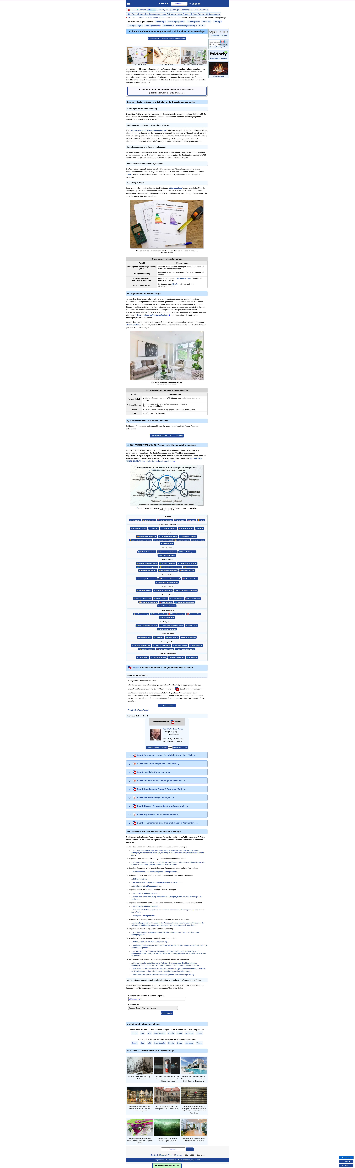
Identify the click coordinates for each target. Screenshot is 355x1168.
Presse (151, 10)
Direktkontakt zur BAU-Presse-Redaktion (167, 436)
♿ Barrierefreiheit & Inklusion (187, 563)
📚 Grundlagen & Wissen (138, 528)
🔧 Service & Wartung (177, 598)
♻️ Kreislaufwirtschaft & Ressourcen (171, 625)
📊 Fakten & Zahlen (172, 637)
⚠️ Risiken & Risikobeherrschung (140, 540)
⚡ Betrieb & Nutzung (160, 598)
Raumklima (167, 26)
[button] (167, 705)
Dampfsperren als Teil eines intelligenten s (155, 872)
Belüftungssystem (176, 22)
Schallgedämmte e (146, 886)
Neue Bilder (42, 83)
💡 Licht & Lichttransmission (185, 649)
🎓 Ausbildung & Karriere (176, 657)
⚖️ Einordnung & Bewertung (163, 540)
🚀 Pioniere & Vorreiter (180, 645)
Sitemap (50, 61)
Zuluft (128, 174)
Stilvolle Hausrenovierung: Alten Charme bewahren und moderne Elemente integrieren (140, 1109)
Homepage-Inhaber (46, 159)
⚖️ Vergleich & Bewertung (188, 536)
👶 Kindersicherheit (190, 567)
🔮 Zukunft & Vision (196, 645)
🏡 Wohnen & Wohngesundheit (147, 563)
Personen (41, 87)
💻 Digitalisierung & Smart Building (185, 590)
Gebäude (206, 22)
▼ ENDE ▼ (346, 1165)
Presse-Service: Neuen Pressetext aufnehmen (166, 38)
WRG (201, 26)
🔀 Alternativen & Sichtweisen (146, 536)
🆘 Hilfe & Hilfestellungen (176, 614)
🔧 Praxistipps (153, 528)
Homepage (189, 10)
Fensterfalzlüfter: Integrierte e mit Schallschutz (156, 882)
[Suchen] (59, 20)
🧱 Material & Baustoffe (189, 578)
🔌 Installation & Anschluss (167, 605)
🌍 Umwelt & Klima (191, 625)
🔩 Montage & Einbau (167, 617)
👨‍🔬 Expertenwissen (149, 520)
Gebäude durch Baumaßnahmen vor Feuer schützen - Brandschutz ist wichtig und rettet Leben (167, 1079)
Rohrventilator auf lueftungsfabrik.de (152, 315)
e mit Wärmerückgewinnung (150, 942)
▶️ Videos (201, 520)
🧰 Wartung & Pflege (166, 602)
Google (134, 1033)
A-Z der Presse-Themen (155, 18)
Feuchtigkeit (192, 22)
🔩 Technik (199, 528)
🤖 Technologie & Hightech (161, 645)
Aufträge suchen (44, 109)
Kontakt (39, 181)
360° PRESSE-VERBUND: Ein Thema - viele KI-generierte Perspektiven (164, 459)
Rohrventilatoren (133, 325)
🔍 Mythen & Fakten (197, 540)
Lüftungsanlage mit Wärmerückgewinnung (148, 130)
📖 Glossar (191, 520)
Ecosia (171, 1033)
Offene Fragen (44, 79)
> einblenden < (346, 1157)
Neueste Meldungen (46, 96)
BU (55, 12)
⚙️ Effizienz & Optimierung (166, 555)
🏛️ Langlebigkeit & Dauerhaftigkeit (167, 582)
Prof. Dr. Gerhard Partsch (138, 710)
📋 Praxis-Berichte (142, 657)
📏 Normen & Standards (146, 649)
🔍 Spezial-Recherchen (158, 657)
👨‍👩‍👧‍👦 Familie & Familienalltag (147, 570)
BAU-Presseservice (45, 92)
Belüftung (160, 22)
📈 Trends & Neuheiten (188, 637)
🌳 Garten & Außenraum (167, 563)
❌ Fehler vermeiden (193, 614)
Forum (145, 14)
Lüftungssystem (152, 26)
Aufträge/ (48, 105)
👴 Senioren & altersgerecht (168, 570)
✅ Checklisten (158, 637)
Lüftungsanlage (134, 26)
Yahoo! (199, 1033)
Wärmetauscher (183, 278)
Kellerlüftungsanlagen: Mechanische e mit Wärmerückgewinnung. (163, 975)
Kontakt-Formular (180, 747)
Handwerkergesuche (47, 114)
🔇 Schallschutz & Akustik (165, 649)
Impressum (52, 187)
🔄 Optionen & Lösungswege (168, 536)
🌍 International (192, 657)
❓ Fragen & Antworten (165, 520)
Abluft (174, 284)
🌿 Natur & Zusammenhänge (167, 629)
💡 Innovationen (180, 520)
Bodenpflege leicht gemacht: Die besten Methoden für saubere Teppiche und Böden (140, 1141)
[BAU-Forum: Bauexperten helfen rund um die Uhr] (128, 14)
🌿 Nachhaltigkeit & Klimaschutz (146, 625)
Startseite (40, 61)
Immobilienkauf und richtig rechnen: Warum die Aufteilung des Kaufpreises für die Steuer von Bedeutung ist (193, 1079)
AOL (149, 1033)
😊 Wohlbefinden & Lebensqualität (170, 567)
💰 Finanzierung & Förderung (167, 551)
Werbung (204, 10)
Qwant (179, 1033)
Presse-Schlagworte (46, 100)
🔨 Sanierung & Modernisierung (147, 578)
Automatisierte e (145, 893)
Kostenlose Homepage (46, 155)
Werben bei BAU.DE (45, 177)
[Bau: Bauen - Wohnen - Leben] (46, 13)
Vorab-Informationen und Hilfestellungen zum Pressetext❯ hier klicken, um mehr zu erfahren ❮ (167, 91)
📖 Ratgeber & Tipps (144, 637)
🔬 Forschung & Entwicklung (141, 645)
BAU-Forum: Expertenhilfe (48, 65)
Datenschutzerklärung (52, 191)
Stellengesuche (44, 150)
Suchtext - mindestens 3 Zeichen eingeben (146, 996)
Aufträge (175, 10)
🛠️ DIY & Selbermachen (158, 614)
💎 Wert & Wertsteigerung (187, 551)
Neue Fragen (43, 74)
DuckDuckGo (159, 1033)
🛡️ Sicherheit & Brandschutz (163, 590)
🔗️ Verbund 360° (135, 520)
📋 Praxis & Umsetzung (141, 614)
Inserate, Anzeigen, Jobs (47, 142)
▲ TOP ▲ (346, 1161)
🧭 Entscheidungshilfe (181, 540)
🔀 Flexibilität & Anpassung (148, 602)
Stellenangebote (44, 146)
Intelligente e (144, 916)
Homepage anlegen (46, 163)
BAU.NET (164, 3)
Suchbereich (133, 1005)
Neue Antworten (169, 14)
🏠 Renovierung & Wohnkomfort (169, 578)
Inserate (163, 10)
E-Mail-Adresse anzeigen (157, 747)
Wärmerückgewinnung (185, 26)
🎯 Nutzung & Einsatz (193, 598)
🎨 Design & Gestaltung (187, 570)
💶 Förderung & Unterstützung (185, 602)
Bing (142, 1033)
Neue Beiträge (43, 70)
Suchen (190, 1149)
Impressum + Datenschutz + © (177, 1160)
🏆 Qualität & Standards (168, 528)
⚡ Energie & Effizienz (144, 590)
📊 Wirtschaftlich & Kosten (146, 551)
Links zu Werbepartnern (47, 172)
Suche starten (166, 1013)
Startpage (189, 1033)
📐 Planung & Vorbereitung (142, 598)
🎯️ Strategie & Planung (186, 528)
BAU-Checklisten (44, 168)
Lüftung (217, 22)
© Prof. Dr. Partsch (52, 194)
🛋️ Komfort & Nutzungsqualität (147, 567)
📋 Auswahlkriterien (167, 543)
